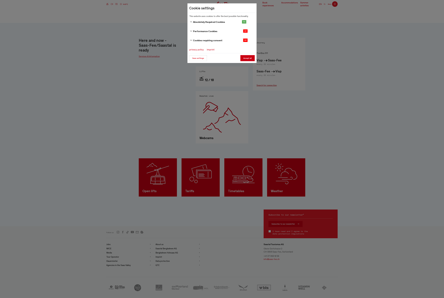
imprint (210, 49)
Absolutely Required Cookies (209, 22)
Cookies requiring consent (207, 40)
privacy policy (196, 49)
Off (245, 31)
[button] (245, 22)
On (244, 22)
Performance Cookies (205, 31)
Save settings (198, 58)
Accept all (247, 58)
